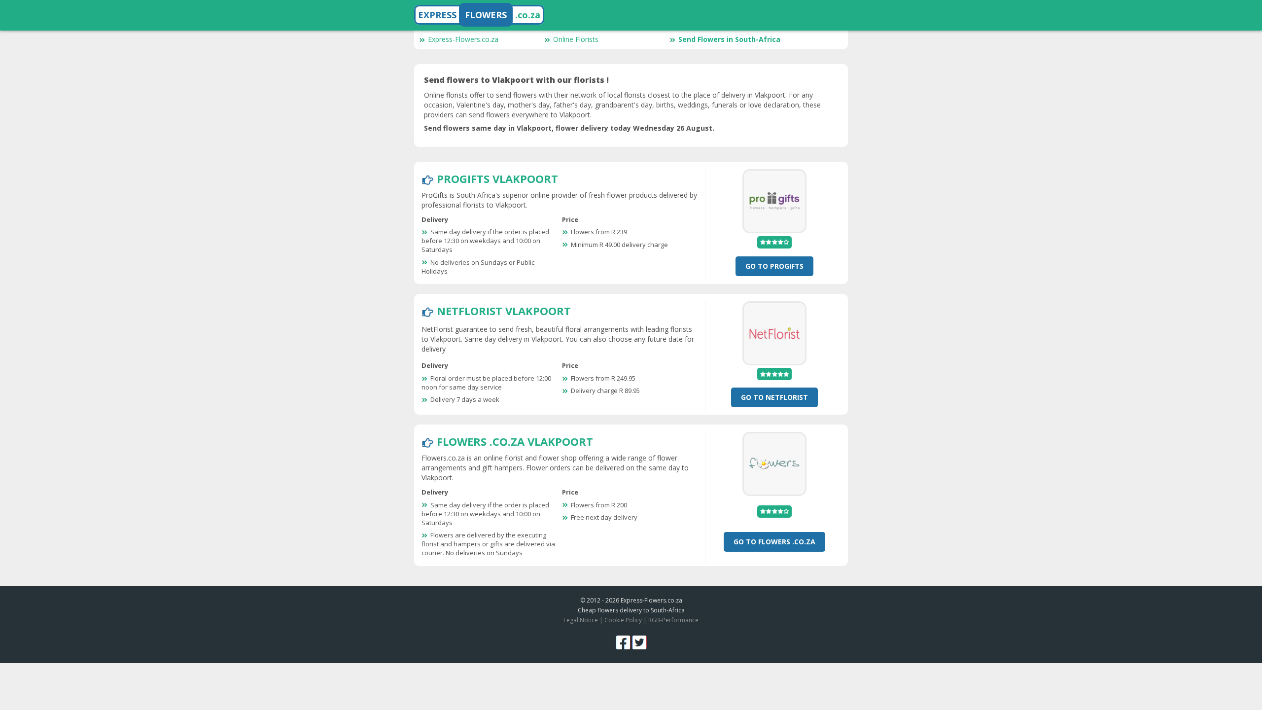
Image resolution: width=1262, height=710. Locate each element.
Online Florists (575, 39)
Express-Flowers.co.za (463, 39)
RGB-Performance (673, 620)
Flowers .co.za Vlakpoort (515, 441)
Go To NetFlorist (774, 397)
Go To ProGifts (774, 266)
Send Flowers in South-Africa (729, 39)
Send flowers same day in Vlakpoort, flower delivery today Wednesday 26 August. (569, 128)
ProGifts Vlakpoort (497, 178)
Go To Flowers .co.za (774, 541)
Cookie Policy (623, 620)
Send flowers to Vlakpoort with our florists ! (516, 79)
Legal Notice (580, 620)
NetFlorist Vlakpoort (504, 310)
